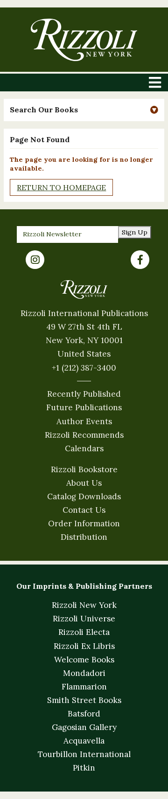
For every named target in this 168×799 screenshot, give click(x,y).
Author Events (84, 421)
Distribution (84, 537)
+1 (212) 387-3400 (84, 368)
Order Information (84, 523)
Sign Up (134, 232)
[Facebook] (140, 259)
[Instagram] (35, 259)
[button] (84, 110)
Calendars (84, 448)
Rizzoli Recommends (84, 435)
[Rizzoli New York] (84, 40)
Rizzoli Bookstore (84, 469)
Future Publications (84, 407)
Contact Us (84, 510)
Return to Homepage (61, 187)
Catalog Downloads (84, 496)
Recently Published (84, 394)
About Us (84, 483)
